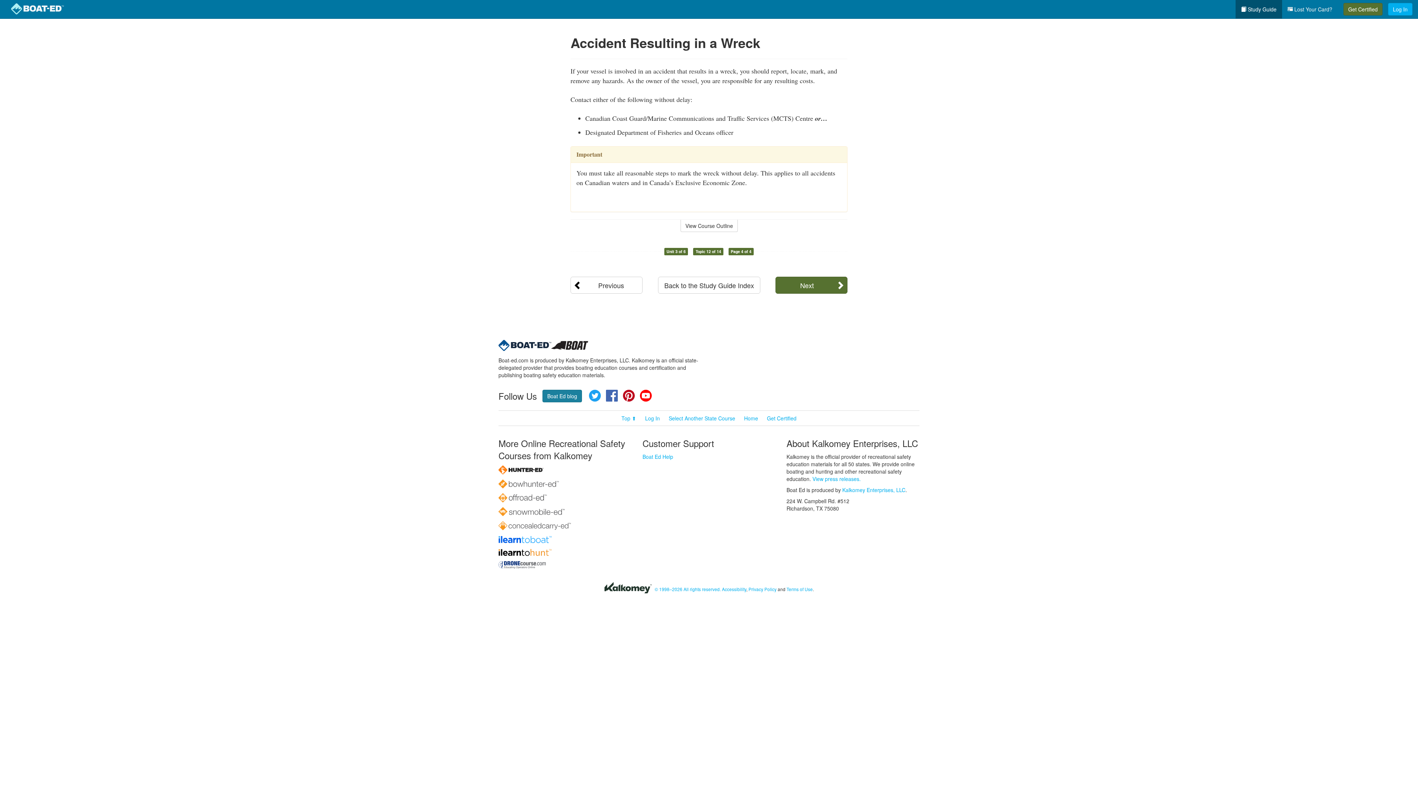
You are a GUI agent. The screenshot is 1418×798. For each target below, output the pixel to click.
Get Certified (1363, 9)
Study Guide (1261, 9)
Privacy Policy (763, 589)
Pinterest (629, 396)
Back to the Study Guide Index (709, 285)
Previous (611, 285)
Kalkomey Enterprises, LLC (873, 490)
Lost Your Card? (1312, 9)
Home (751, 418)
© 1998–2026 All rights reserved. (688, 589)
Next (807, 285)
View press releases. (836, 478)
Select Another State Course (702, 418)
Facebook (612, 396)
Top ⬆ (628, 418)
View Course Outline (709, 225)
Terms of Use (800, 589)
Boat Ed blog (562, 396)
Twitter (595, 396)
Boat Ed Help (658, 456)
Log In (1400, 9)
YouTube (646, 396)
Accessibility (734, 589)
